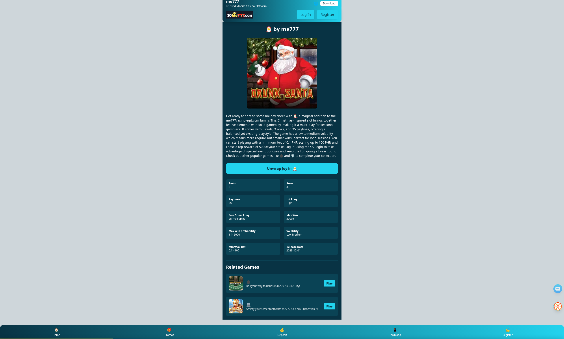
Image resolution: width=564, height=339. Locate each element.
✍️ (508, 332)
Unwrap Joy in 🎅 (282, 168)
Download (329, 3)
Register (327, 14)
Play (329, 283)
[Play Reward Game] (557, 306)
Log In (306, 14)
